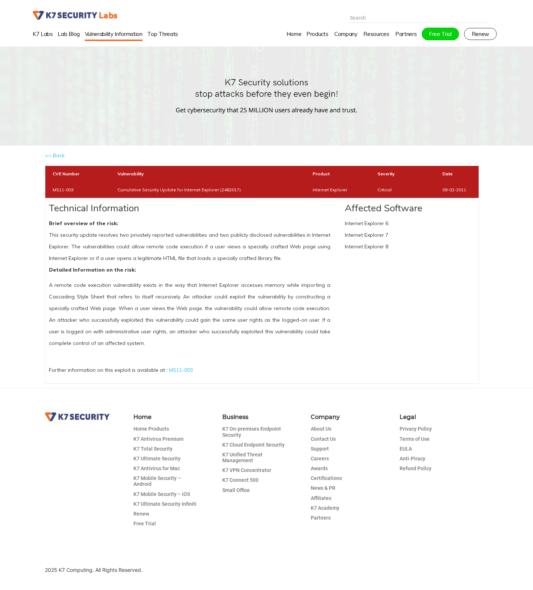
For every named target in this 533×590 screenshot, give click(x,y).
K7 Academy (325, 508)
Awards (319, 468)
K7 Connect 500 (240, 480)
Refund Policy (415, 468)
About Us (321, 429)
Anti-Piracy (412, 458)
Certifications (326, 478)
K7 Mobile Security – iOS (161, 494)
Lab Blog (68, 33)
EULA (406, 449)
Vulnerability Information (113, 33)
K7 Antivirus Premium (158, 439)
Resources (376, 33)
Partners (321, 518)
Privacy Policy (416, 429)
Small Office (236, 490)
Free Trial (144, 523)
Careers (320, 458)
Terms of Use (415, 439)
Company (346, 33)
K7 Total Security (153, 449)
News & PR (323, 488)
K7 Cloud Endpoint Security (253, 445)
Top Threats (162, 33)
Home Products (151, 429)
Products (317, 33)
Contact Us (323, 439)
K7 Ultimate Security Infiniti (165, 504)
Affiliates (321, 498)
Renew (141, 514)
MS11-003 (181, 370)
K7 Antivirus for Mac (156, 468)
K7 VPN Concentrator (246, 470)
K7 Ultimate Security (157, 458)
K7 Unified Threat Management (242, 457)
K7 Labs (43, 33)
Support (320, 449)
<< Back (55, 155)
